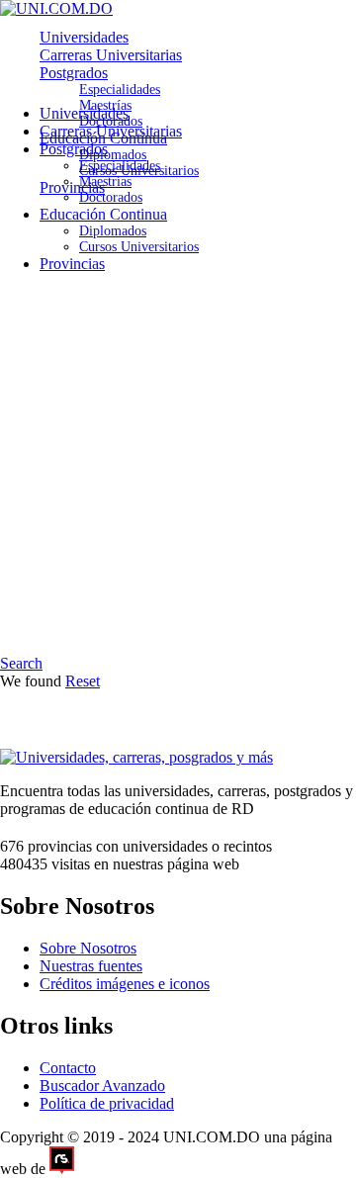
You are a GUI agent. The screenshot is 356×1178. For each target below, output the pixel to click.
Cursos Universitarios (139, 246)
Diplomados (112, 154)
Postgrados (74, 72)
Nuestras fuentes (91, 965)
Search (21, 663)
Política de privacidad (107, 1103)
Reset (82, 681)
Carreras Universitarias (111, 54)
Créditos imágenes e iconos (125, 983)
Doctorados (110, 197)
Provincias (72, 187)
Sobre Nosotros (88, 948)
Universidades (84, 37)
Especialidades (119, 89)
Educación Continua (103, 214)
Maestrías (105, 181)
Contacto (68, 1067)
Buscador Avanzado (102, 1085)
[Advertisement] (178, 467)
